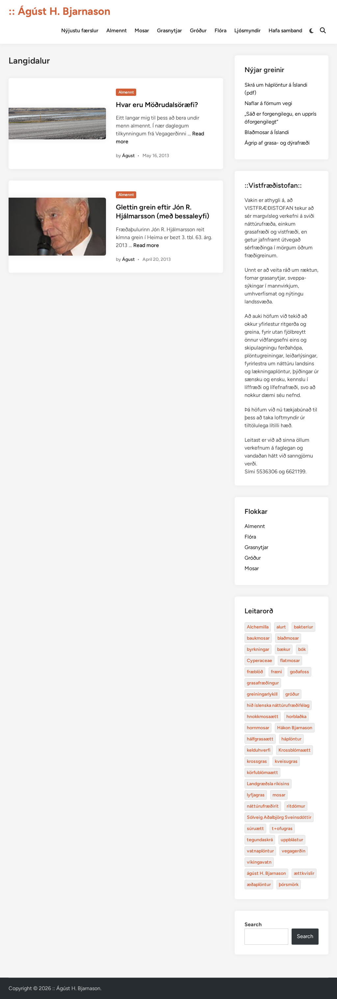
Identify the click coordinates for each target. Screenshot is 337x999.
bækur (283, 649)
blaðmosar (288, 638)
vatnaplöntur (260, 851)
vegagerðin (293, 851)
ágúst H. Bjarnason (266, 873)
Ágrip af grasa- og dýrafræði (277, 143)
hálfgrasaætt (260, 739)
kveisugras (286, 761)
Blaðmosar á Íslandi (267, 132)
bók (302, 649)
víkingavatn (259, 862)
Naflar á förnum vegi (268, 103)
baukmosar (258, 638)
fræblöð (255, 672)
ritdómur (296, 806)
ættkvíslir (304, 873)
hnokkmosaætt (262, 716)
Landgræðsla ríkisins (268, 784)
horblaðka (296, 716)
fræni (276, 672)
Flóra (220, 30)
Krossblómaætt (294, 750)
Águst (128, 155)
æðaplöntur (259, 884)
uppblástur (292, 840)
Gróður (198, 30)
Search (253, 924)
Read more (146, 245)
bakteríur (303, 627)
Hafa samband (285, 30)
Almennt (116, 30)
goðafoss (299, 672)
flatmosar (290, 660)
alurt (281, 627)
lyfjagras (256, 795)
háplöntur (291, 739)
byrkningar (258, 649)
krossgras (257, 761)
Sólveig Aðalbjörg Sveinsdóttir (279, 817)
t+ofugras (282, 828)
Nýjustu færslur (79, 30)
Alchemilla (258, 627)
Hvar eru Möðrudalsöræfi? (157, 104)
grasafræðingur (263, 683)
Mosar (142, 30)
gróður (292, 694)
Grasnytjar (169, 30)
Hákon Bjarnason (294, 728)
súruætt (255, 828)
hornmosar (258, 728)
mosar (278, 795)
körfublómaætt (262, 772)
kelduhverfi (259, 750)
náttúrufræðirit (263, 806)
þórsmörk (288, 884)
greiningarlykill (262, 694)
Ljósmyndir (247, 30)
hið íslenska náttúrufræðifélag (278, 705)
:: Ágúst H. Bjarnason (59, 11)
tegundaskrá (260, 840)
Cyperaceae (259, 660)
